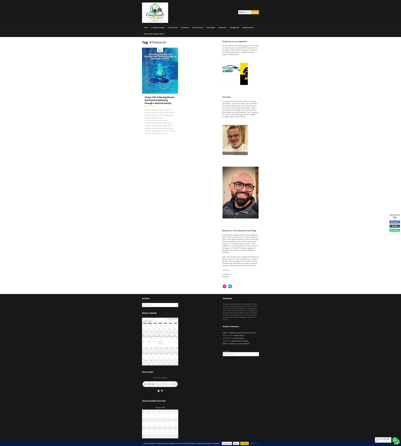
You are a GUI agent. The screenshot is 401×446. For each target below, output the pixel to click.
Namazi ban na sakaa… (240, 340)
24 (149, 431)
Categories (226, 350)
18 (154, 427)
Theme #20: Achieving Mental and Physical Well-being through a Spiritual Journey (159, 100)
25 (154, 431)
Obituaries (222, 27)
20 (164, 427)
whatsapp (396, 230)
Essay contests (197, 27)
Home (146, 27)
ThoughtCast (234, 27)
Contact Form (173, 27)
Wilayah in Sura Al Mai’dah (239, 343)
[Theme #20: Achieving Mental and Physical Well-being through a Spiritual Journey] (160, 70)
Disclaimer (185, 27)
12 (159, 423)
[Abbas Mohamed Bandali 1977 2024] (223, 196)
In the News (210, 27)
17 (149, 427)
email (396, 226)
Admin (225, 332)
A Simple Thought (157, 27)
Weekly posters (248, 27)
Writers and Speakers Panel (154, 34)
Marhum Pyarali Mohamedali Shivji (243, 332)
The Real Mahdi (238, 335)
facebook (396, 222)
